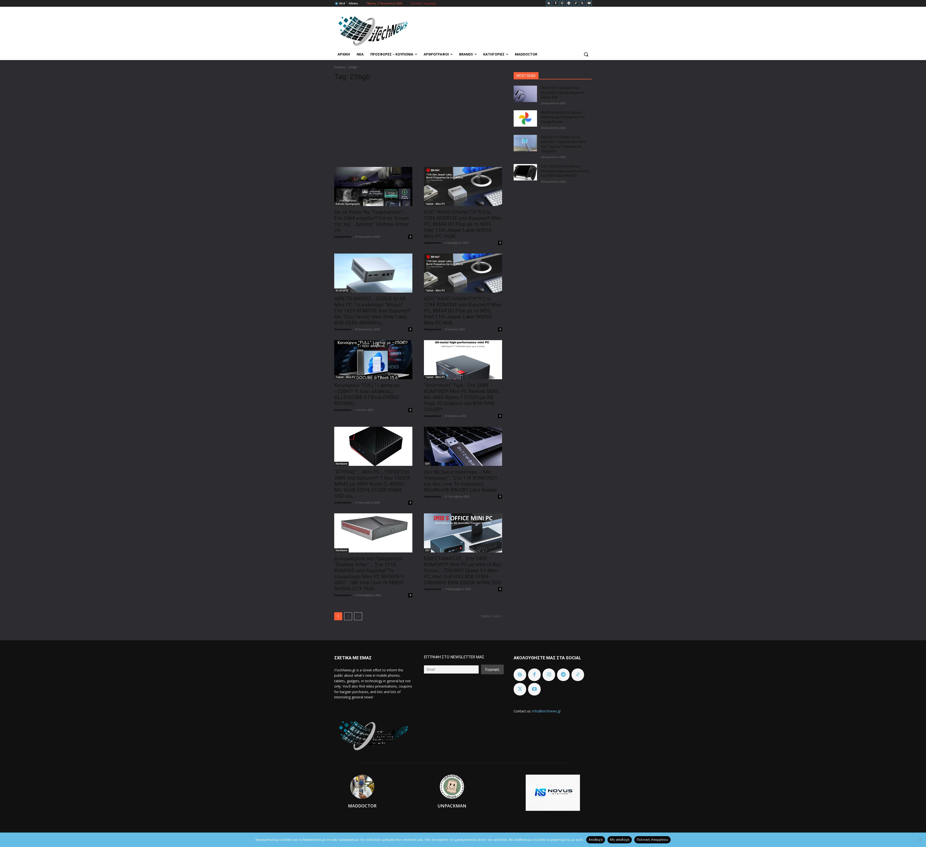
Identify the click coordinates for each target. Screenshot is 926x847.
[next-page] (358, 616)
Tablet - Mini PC (435, 204)
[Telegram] (569, 3)
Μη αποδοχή (620, 839)
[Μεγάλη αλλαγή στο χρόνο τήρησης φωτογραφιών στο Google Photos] (525, 118)
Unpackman (343, 236)
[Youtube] (589, 3)
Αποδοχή (596, 839)
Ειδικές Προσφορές (348, 204)
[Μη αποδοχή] (920, 839)
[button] (586, 54)
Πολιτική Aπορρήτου (652, 839)
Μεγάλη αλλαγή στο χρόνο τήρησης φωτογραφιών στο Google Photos (563, 117)
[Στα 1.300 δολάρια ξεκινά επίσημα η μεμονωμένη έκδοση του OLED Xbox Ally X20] (525, 172)
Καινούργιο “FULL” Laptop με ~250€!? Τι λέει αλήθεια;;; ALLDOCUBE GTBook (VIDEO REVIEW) (367, 394)
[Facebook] (555, 3)
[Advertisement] (418, 122)
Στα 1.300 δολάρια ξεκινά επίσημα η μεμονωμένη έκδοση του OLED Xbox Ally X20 (565, 171)
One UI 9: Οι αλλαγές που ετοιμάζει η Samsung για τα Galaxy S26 (562, 92)
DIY (427, 463)
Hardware (341, 463)
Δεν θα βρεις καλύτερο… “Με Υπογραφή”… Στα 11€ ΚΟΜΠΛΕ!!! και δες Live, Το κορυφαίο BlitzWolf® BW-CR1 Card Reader (460, 481)
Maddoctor (362, 806)
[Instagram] (562, 3)
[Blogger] (549, 3)
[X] (582, 3)
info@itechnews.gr (546, 711)
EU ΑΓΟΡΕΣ (342, 290)
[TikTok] (576, 3)
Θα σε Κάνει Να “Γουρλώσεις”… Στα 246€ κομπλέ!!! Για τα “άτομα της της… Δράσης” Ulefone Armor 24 (371, 221)
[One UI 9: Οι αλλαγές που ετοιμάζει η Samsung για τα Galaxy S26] (525, 94)
